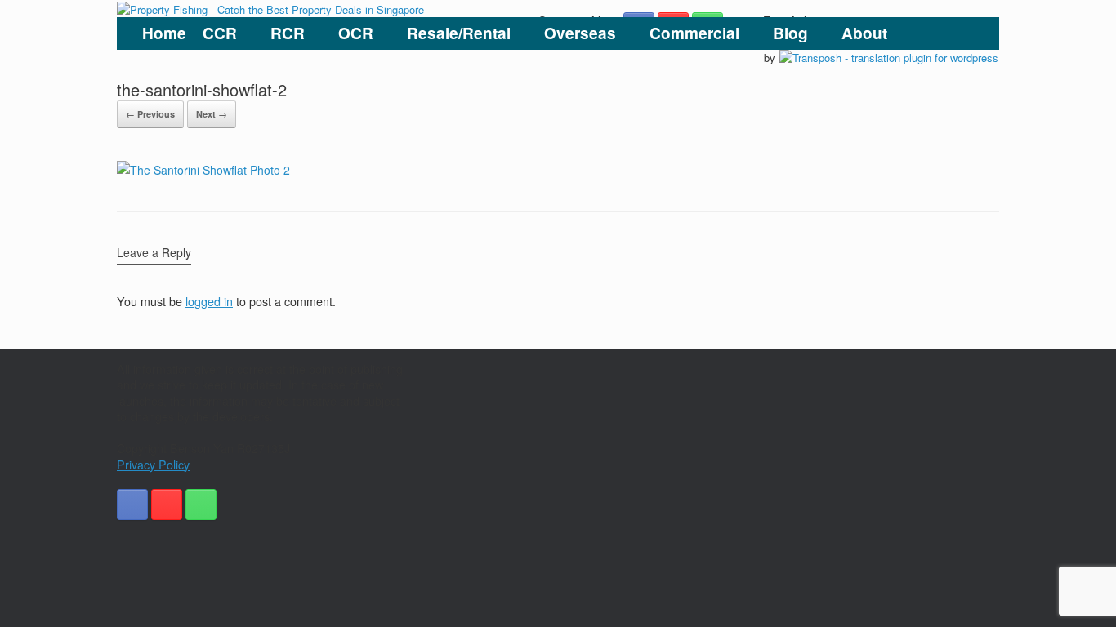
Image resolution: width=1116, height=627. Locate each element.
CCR (220, 33)
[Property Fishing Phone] (201, 504)
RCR (287, 33)
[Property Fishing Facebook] (132, 504)
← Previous (150, 114)
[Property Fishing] (270, 8)
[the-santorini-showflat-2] (203, 170)
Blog (790, 33)
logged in (209, 301)
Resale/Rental (459, 33)
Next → (211, 114)
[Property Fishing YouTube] (166, 504)
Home (164, 33)
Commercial (694, 33)
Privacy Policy (153, 464)
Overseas (580, 33)
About (864, 33)
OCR (355, 33)
